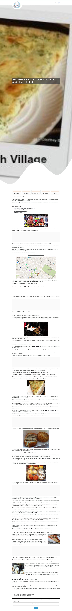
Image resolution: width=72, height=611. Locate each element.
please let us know (33, 588)
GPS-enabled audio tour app (31, 283)
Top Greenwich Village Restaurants (21, 209)
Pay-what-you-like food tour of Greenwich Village (24, 594)
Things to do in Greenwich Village (20, 211)
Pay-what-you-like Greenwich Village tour (22, 595)
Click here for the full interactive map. (36, 255)
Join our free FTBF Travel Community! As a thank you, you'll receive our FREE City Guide (36, 599)
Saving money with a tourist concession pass (23, 596)
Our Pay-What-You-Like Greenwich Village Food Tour (24, 208)
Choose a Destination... (36, 603)
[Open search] (59, 3)
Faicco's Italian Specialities (50, 410)
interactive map (31, 228)
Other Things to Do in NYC (19, 212)
